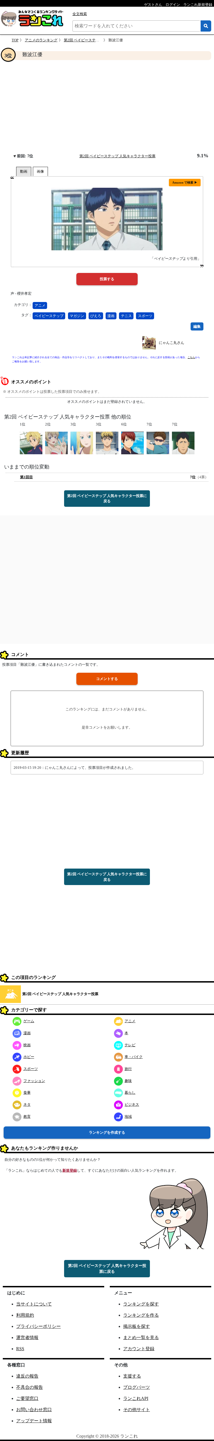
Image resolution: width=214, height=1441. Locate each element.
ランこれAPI (135, 1398)
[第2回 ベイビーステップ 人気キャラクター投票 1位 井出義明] (31, 442)
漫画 (111, 316)
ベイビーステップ (49, 316)
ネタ (27, 1104)
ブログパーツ (136, 1387)
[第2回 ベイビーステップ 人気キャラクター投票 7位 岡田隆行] (183, 442)
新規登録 (69, 1170)
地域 (128, 1116)
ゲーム (28, 1021)
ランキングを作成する (107, 1132)
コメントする (107, 679)
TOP (15, 40)
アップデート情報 (34, 1420)
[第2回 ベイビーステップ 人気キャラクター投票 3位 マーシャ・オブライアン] (81, 442)
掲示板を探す (136, 1326)
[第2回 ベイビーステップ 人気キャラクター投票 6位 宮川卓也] (132, 442)
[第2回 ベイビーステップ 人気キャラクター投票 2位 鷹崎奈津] (56, 442)
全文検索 (79, 14)
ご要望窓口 (27, 1398)
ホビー (28, 1057)
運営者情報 (27, 1337)
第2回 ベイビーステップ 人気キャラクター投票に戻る (107, 498)
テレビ (130, 1045)
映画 (27, 1045)
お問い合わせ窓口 (34, 1409)
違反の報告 (27, 1376)
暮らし (130, 1092)
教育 (27, 1116)
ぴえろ (95, 316)
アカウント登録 (138, 1348)
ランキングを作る (141, 1315)
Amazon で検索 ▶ (184, 182)
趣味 (128, 1081)
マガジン (77, 316)
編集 (197, 326)
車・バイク (134, 1057)
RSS (20, 1348)
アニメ (40, 305)
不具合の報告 (29, 1387)
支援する (132, 1376)
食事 (27, 1092)
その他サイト (136, 1409)
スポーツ (145, 316)
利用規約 (25, 1315)
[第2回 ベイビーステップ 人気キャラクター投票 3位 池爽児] (107, 442)
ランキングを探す (141, 1304)
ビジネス (132, 1104)
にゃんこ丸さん (171, 343)
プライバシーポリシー (38, 1326)
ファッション (34, 1081)
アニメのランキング (41, 40)
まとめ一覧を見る (141, 1337)
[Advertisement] (107, 106)
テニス (126, 316)
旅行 (128, 1069)
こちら (191, 357)
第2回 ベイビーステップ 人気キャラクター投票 (117, 156)
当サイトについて (34, 1304)
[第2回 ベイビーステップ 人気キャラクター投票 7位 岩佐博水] (158, 442)
